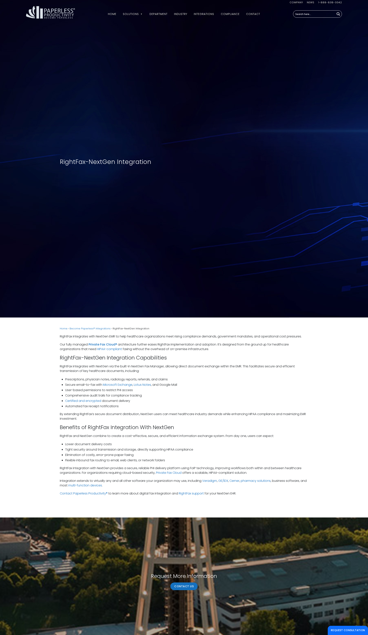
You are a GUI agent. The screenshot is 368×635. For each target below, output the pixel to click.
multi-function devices (85, 485)
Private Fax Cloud (169, 472)
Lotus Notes (142, 384)
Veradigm (209, 481)
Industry (180, 14)
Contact (253, 14)
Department (159, 14)
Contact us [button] (184, 586)
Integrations (204, 14)
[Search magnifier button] (338, 14)
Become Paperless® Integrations (90, 328)
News (310, 2)
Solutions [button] (131, 14)
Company (296, 2)
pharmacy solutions (256, 481)
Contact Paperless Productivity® (84, 493)
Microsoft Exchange (117, 384)
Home (112, 14)
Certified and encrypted (83, 401)
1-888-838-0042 (330, 2)
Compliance (230, 14)
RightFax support (191, 493)
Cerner (234, 481)
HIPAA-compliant (109, 349)
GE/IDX (223, 481)
